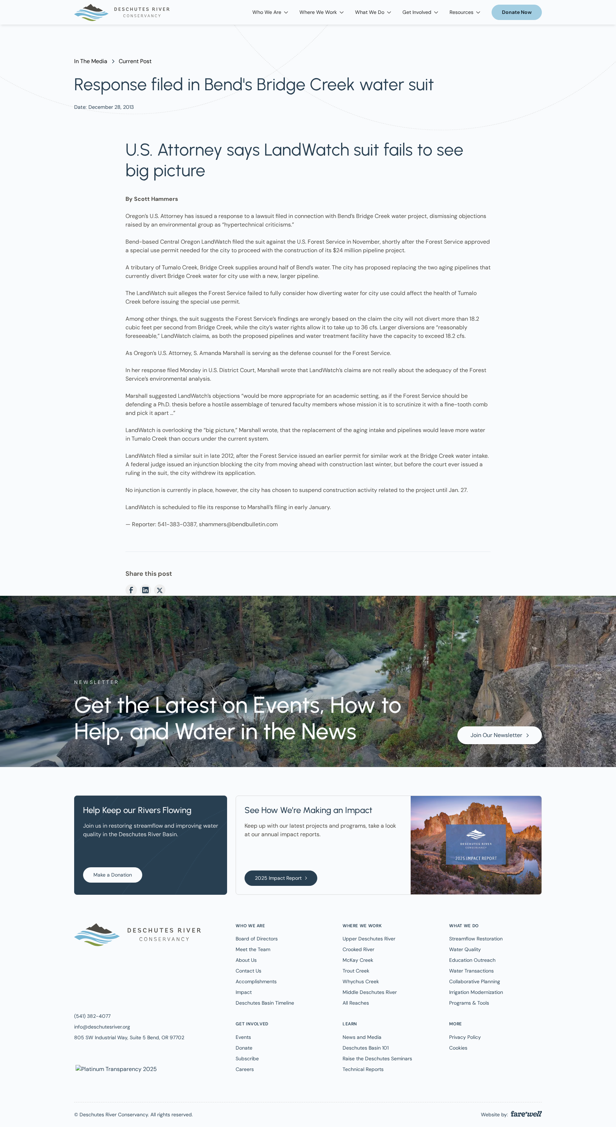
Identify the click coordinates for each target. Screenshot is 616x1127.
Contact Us (248, 971)
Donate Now (517, 12)
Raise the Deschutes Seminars (377, 1058)
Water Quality (465, 949)
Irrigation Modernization (476, 992)
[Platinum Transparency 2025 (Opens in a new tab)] (115, 1068)
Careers (245, 1069)
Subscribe (247, 1058)
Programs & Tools (469, 1003)
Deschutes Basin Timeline (265, 1003)
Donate (244, 1048)
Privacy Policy (465, 1037)
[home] (122, 12)
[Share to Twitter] (159, 590)
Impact (244, 992)
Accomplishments (256, 981)
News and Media (362, 1037)
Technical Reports (363, 1069)
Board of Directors (257, 938)
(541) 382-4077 (92, 1016)
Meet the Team (253, 949)
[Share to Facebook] (131, 590)
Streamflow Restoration (476, 938)
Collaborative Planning (474, 981)
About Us (246, 960)
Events (243, 1037)
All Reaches (356, 1003)
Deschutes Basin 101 (366, 1048)
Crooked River (358, 949)
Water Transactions (471, 971)
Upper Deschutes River (369, 938)
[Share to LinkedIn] (145, 590)
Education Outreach (472, 960)
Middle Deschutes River (370, 992)
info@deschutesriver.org (102, 1027)
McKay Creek (358, 960)
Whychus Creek (361, 981)
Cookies (458, 1048)
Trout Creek (356, 971)
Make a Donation (112, 875)
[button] (270, 12)
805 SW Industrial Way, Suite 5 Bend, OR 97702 (129, 1037)
